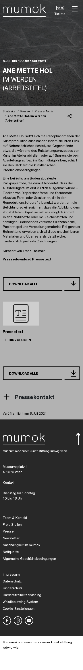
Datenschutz (12, 581)
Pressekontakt (34, 397)
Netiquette (11, 552)
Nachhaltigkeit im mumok (21, 545)
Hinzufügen (19, 340)
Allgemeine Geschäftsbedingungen (29, 558)
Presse (25, 111)
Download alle (23, 284)
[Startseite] (24, 9)
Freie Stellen (12, 524)
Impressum (11, 574)
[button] (59, 11)
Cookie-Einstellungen (19, 608)
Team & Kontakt (15, 518)
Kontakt (8, 482)
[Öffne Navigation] (74, 8)
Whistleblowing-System (20, 602)
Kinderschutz (13, 588)
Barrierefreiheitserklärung (22, 595)
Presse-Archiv (44, 111)
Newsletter (11, 538)
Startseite (9, 111)
